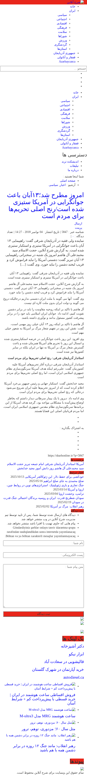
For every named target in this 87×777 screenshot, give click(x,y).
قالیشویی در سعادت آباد (64, 661)
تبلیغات (74, 165)
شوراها (62, 36)
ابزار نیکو (76, 654)
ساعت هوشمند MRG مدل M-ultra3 (47, 716)
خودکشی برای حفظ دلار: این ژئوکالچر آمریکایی (54, 476)
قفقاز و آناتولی (66, 57)
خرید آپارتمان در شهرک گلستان (58, 669)
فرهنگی (62, 27)
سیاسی (62, 15)
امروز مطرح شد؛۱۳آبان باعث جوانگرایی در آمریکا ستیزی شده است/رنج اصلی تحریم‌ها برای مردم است (45, 205)
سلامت (62, 31)
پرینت (79, 227)
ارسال (78, 223)
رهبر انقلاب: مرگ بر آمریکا (67, 506)
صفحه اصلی (67, 180)
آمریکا (80, 464)
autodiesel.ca (73, 677)
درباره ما (73, 170)
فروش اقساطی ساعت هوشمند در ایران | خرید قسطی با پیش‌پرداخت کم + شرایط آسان (42, 699)
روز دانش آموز (44, 468)
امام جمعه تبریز (34, 464)
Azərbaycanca (67, 61)
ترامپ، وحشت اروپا (71, 493)
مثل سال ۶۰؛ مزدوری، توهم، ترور (48, 729)
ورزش (63, 40)
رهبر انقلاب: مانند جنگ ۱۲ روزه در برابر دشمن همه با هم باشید (44, 748)
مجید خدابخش (26, 468)
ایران (72, 10)
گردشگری (60, 44)
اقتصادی (62, 23)
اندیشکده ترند (70, 161)
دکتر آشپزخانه (72, 646)
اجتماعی (62, 19)
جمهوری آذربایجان (64, 53)
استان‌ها (62, 48)
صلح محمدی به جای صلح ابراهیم (64, 481)
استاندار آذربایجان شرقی (60, 464)
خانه (72, 6)
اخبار (63, 185)
